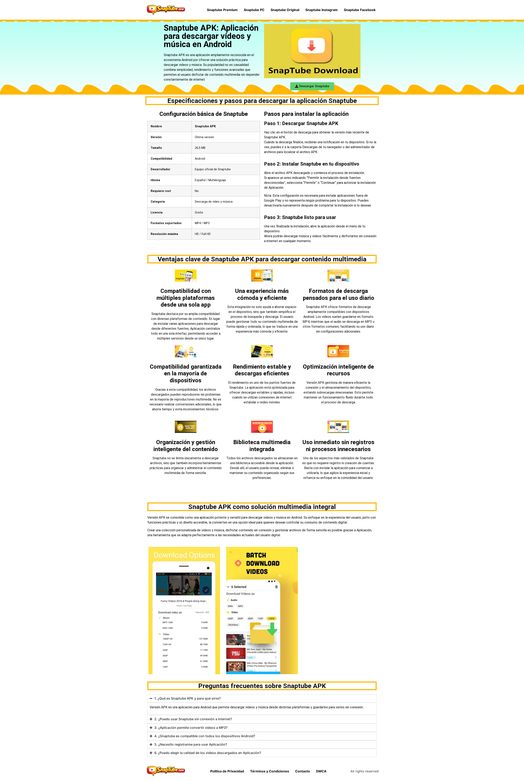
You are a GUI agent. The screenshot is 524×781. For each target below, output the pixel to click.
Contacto (302, 771)
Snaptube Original (285, 10)
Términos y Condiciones (269, 771)
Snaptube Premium (222, 10)
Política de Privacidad (227, 771)
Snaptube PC (254, 10)
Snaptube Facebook (360, 10)
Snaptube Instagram (321, 10)
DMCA (321, 771)
